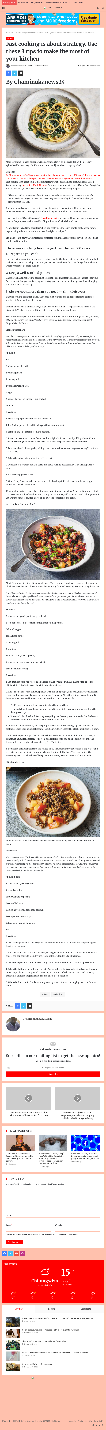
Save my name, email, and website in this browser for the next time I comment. (43, 1235)
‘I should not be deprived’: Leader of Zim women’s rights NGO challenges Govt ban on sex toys (19, 1157)
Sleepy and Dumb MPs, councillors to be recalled (44, 1341)
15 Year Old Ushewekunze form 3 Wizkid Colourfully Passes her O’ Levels (55, 1353)
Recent (51, 1309)
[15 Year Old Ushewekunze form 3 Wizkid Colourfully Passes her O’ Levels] (13, 1356)
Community (20, 33)
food (45, 994)
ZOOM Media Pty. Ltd (51, 1421)
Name (9, 1215)
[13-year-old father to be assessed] (13, 1367)
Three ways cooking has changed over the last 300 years (55, 175)
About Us (72, 1421)
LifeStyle (10, 38)
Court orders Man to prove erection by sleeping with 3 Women (50, 1330)
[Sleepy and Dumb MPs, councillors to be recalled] (13, 1345)
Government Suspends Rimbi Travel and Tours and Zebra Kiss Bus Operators (57, 1318)
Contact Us (82, 1421)
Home (10, 33)
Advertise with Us (96, 1421)
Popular (18, 1309)
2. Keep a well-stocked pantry (25, 178)
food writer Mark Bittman (34, 185)
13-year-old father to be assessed (37, 1364)
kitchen (59, 994)
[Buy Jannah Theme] (53, 19)
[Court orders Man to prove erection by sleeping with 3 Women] (13, 1333)
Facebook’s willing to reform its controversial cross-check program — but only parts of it (85, 1156)
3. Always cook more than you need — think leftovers (66, 178)
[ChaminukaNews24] (53, 8)
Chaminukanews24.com (20, 66)
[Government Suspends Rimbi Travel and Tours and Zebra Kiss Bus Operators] (13, 1322)
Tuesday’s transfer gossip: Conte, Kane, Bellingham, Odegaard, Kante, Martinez (52, 3)
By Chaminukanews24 (17, 175)
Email (9, 1225)
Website (58, 1225)
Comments (86, 1309)
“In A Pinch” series (50, 218)
